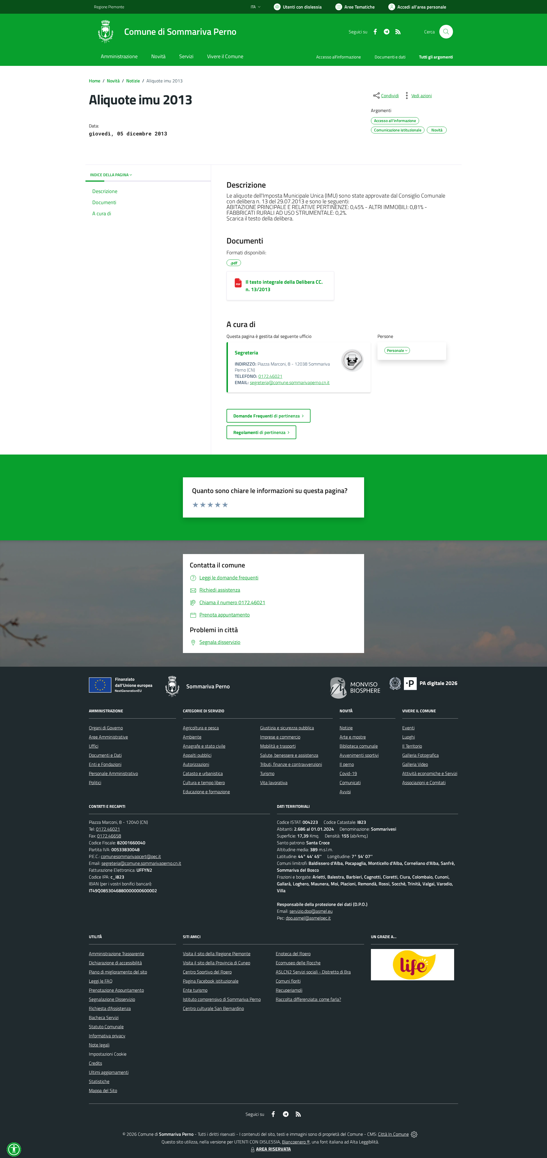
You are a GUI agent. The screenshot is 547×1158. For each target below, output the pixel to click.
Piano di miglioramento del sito (118, 971)
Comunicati (350, 782)
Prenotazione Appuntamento (116, 990)
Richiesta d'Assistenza (110, 1008)
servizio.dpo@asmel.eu (310, 911)
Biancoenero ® (296, 1141)
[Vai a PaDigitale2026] (423, 683)
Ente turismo (195, 990)
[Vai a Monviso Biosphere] (355, 687)
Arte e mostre (353, 736)
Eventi (408, 727)
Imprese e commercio (280, 736)
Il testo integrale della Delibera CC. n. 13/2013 (284, 285)
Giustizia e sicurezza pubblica (287, 727)
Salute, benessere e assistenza (289, 755)
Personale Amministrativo (113, 773)
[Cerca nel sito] (446, 31)
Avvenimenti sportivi (359, 755)
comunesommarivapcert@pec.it (131, 856)
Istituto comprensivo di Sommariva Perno (222, 999)
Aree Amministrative (108, 736)
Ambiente (192, 736)
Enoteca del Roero (293, 953)
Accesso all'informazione (338, 57)
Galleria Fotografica (420, 755)
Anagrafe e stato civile (204, 746)
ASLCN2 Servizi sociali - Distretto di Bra (313, 971)
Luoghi (408, 736)
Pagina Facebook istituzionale (210, 980)
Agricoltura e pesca (201, 727)
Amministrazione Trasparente (116, 953)
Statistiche (99, 1081)
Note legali (99, 1044)
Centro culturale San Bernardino (213, 1008)
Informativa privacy (107, 1035)
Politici (95, 782)
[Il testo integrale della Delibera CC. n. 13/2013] (238, 282)
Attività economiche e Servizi (429, 773)
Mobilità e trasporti (278, 746)
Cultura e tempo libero (204, 782)
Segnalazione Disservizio (112, 999)
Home (94, 80)
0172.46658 (109, 835)
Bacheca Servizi (104, 1017)
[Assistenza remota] (414, 1134)
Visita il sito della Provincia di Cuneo (216, 962)
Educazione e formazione (206, 791)
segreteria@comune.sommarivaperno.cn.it (290, 382)
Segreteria (246, 352)
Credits (95, 1063)
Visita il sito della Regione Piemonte (216, 953)
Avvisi (345, 791)
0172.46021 (270, 376)
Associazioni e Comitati (424, 782)
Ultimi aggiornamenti (108, 1072)
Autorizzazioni (196, 764)
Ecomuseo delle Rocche (298, 962)
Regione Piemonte (109, 7)
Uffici (93, 746)
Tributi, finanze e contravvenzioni (291, 764)
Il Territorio (412, 746)
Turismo (267, 773)
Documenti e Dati (105, 755)
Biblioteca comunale (359, 746)
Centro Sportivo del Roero (207, 971)
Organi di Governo (106, 727)
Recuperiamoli (289, 990)
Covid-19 (348, 773)
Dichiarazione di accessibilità (115, 962)
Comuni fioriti (288, 980)
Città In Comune (393, 1134)
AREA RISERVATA (273, 1148)
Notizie (133, 80)
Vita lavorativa (273, 782)
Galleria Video (415, 764)
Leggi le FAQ (101, 980)
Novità (113, 80)
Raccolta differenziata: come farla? (308, 999)
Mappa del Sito (103, 1090)
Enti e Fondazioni (105, 764)
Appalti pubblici (197, 755)
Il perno (347, 764)
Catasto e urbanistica (203, 773)
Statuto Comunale (106, 1026)
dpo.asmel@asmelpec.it (308, 917)
